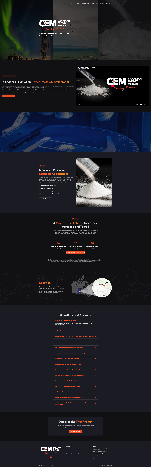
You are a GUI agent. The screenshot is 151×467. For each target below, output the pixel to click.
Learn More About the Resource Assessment (75, 252)
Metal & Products (69, 453)
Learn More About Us (8, 95)
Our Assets (45, 198)
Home (72, 3)
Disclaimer (108, 3)
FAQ (93, 3)
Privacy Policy (109, 465)
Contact (102, 3)
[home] (42, 3)
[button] (77, 3)
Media (97, 3)
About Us (68, 450)
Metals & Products (86, 3)
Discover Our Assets (75, 431)
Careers (79, 453)
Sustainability (81, 448)
